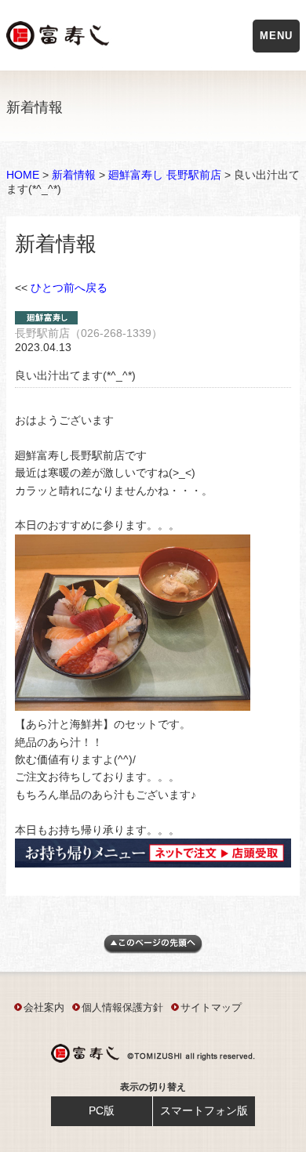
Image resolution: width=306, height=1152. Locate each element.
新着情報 (74, 174)
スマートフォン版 (204, 1110)
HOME (22, 174)
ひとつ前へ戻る (69, 287)
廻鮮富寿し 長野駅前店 (164, 174)
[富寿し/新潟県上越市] (59, 38)
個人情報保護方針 (122, 1007)
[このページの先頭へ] (153, 950)
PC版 (102, 1110)
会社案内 (44, 1007)
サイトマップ (211, 1007)
